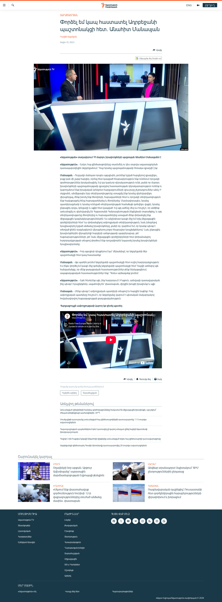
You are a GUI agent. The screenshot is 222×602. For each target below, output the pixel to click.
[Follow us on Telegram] (135, 521)
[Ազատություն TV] (198, 5)
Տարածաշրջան (69, 15)
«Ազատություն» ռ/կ (27, 591)
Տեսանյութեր (24, 525)
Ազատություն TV (26, 520)
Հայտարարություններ (122, 591)
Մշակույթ (68, 570)
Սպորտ (56, 464)
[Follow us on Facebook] (114, 521)
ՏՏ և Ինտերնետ (72, 564)
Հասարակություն (72, 542)
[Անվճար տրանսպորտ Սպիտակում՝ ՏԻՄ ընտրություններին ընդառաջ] (129, 471)
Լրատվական (24, 531)
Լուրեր (67, 520)
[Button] (157, 50)
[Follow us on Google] (164, 521)
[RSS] (150, 521)
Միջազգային (70, 559)
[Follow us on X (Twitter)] (121, 521)
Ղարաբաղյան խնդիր (74, 547)
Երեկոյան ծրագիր (26, 542)
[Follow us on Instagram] (142, 521)
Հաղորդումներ (24, 536)
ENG (189, 5)
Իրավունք (58, 486)
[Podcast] (157, 521)
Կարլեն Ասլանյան (68, 36)
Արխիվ (67, 575)
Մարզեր (152, 464)
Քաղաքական (70, 525)
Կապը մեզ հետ (72, 591)
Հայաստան (153, 486)
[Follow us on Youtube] (128, 521)
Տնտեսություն (70, 536)
